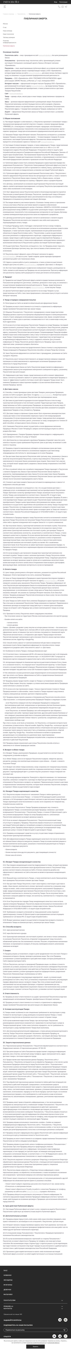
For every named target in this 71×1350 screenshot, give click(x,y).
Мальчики (8, 1294)
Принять (35, 1346)
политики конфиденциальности (36, 1342)
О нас (5, 27)
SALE (5, 1270)
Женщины (8, 1280)
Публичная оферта (9, 46)
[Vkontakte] (54, 1336)
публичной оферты (53, 1342)
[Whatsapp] (62, 6)
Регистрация (63, 2)
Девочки (7, 1290)
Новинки (7, 1275)
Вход (55, 2)
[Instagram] (60, 1320)
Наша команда (7, 31)
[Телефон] (59, 6)
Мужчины (8, 1285)
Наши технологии (8, 34)
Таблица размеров (9, 37)
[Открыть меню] (5, 6)
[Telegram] (66, 6)
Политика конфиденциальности (9, 41)
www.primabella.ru (45, 55)
